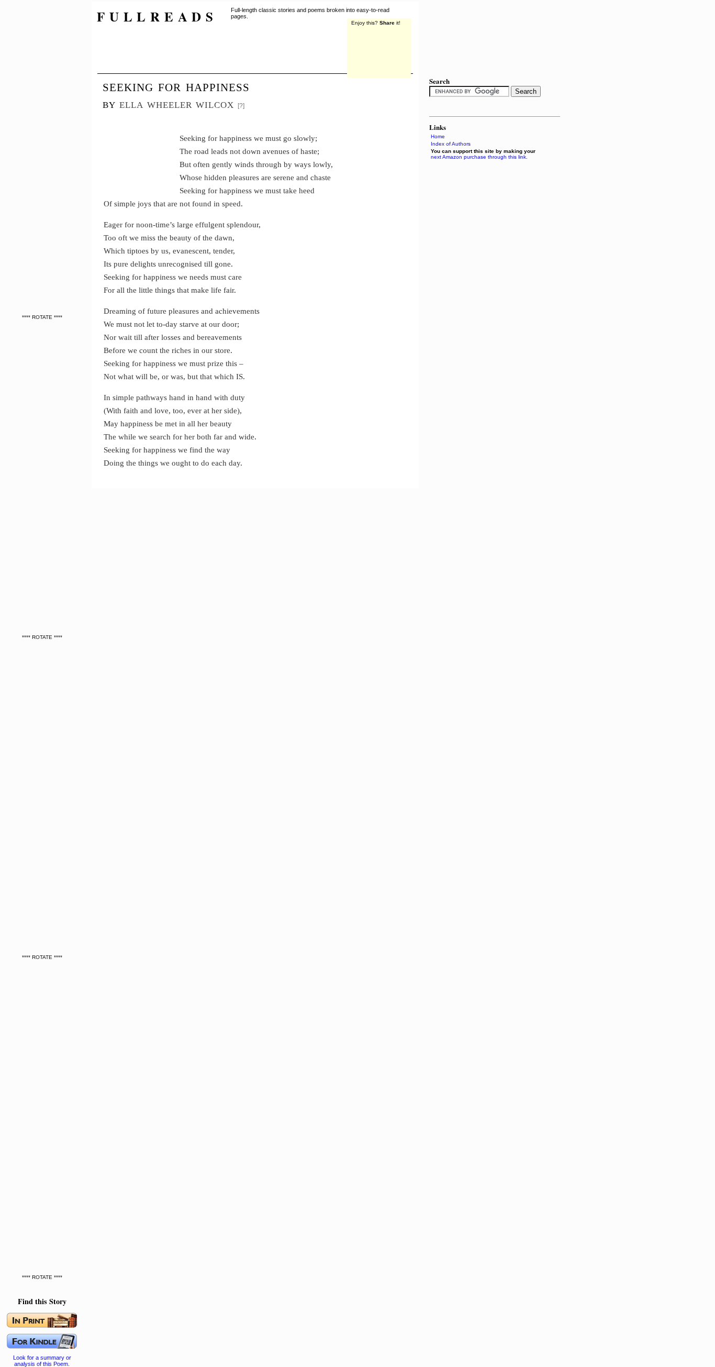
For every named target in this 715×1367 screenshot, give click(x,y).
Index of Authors (451, 144)
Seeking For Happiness (176, 86)
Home (438, 136)
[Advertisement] (141, 149)
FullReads (157, 16)
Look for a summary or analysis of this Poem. (42, 1360)
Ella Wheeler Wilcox (176, 103)
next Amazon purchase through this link (478, 157)
